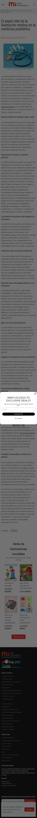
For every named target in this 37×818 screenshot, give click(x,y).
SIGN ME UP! (18, 414)
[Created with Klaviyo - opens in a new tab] (18, 425)
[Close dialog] (35, 394)
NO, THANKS (18, 418)
